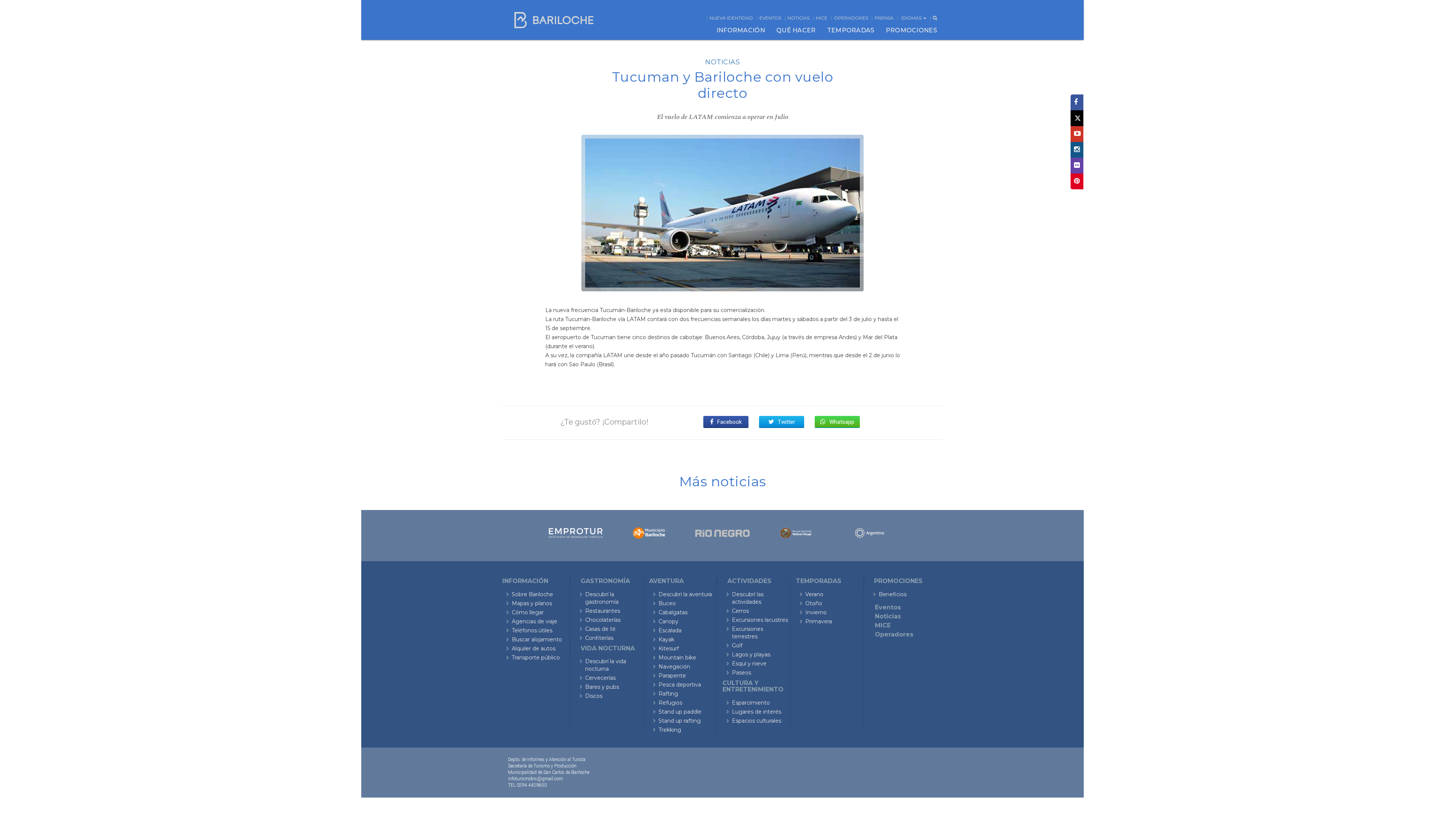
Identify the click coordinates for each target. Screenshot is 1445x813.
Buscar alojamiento (537, 639)
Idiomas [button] (912, 18)
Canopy (668, 621)
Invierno (816, 612)
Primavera (818, 621)
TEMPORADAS (851, 30)
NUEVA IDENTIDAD (731, 18)
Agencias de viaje (534, 621)
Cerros (740, 610)
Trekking (670, 729)
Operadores (851, 18)
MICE (821, 18)
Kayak (666, 639)
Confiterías (599, 638)
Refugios (670, 702)
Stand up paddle (680, 711)
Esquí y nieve (749, 663)
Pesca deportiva (680, 684)
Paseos (741, 672)
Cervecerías (600, 677)
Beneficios (893, 594)
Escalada (670, 630)
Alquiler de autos (533, 648)
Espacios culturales (756, 720)
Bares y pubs (602, 687)
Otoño (813, 603)
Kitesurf (669, 648)
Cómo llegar (528, 612)
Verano (814, 594)
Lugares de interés (756, 711)
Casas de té (600, 629)
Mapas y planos (532, 603)
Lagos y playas (751, 654)
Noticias (798, 18)
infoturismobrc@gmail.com (535, 778)
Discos (593, 696)
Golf (737, 645)
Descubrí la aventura (685, 594)
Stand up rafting (680, 720)
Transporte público (536, 657)
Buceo (667, 603)
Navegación (674, 666)
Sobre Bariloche (532, 594)
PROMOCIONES (911, 30)
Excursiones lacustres (760, 620)
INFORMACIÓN (740, 30)
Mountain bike (677, 657)
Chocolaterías (603, 620)
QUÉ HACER (796, 30)
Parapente (672, 675)
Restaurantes (602, 610)
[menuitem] (741, 30)
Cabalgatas (673, 612)
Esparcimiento (751, 702)
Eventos (770, 18)
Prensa (884, 18)
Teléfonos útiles (532, 630)
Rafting (668, 693)
